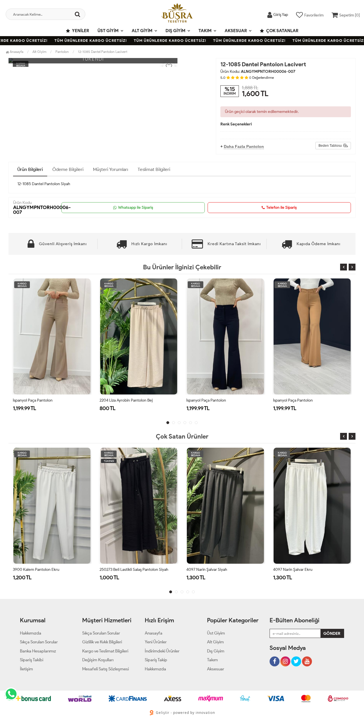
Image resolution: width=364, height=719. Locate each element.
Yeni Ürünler (156, 641)
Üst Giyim (108, 30)
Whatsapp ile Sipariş (135, 207)
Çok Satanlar (281, 30)
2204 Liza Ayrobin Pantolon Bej (39, 400)
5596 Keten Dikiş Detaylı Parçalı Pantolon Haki (312, 400)
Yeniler (80, 30)
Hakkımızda (30, 633)
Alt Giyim (142, 30)
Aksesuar (236, 30)
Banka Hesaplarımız (38, 651)
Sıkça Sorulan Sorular (39, 641)
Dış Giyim (175, 30)
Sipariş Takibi (31, 659)
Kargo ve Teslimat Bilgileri (105, 651)
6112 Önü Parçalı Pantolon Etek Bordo (305, 569)
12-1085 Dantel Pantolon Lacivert (102, 51)
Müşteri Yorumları (110, 169)
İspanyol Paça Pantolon (119, 400)
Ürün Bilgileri (30, 169)
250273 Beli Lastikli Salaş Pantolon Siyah (47, 569)
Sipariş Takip (156, 659)
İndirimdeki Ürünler (162, 651)
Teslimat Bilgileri (154, 169)
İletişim (26, 669)
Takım (205, 30)
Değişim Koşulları (97, 659)
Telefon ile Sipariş (281, 207)
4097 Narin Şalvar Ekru (206, 569)
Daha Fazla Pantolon (244, 146)
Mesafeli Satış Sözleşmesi (105, 669)
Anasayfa (16, 51)
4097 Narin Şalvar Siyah (120, 569)
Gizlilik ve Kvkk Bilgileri (102, 641)
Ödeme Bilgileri (68, 169)
